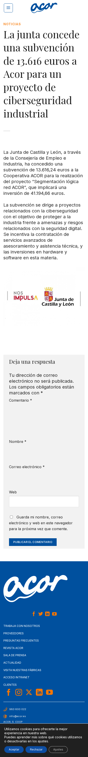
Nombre (17, 441)
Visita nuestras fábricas (22, 670)
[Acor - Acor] (44, 8)
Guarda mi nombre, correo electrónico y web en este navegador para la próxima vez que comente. (41, 523)
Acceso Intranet (16, 677)
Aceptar (14, 749)
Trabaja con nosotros (21, 626)
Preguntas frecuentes (21, 640)
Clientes (10, 684)
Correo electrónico (27, 467)
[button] (8, 7)
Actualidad (12, 662)
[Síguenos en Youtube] (54, 614)
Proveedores (13, 633)
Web (13, 492)
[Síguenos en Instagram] (18, 693)
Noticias (12, 24)
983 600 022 (17, 709)
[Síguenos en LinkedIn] (47, 614)
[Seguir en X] (28, 693)
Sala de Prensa (14, 655)
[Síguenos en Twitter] (40, 614)
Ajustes (58, 749)
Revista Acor (13, 648)
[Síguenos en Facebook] (33, 614)
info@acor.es (17, 716)
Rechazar (36, 749)
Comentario (20, 400)
